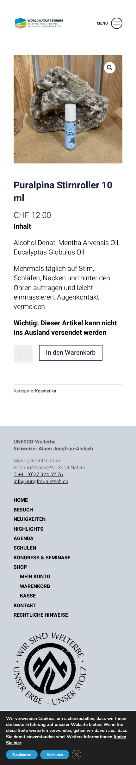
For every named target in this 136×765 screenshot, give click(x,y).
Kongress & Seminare (42, 558)
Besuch (23, 510)
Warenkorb (35, 586)
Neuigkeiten (30, 519)
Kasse (28, 596)
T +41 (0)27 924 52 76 (38, 474)
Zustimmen (21, 754)
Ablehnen (54, 754)
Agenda (24, 538)
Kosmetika (45, 391)
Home (21, 500)
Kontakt (25, 605)
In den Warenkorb (71, 352)
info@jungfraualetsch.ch (41, 481)
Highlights (28, 529)
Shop (20, 567)
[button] (109, 67)
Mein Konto (35, 576)
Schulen (25, 548)
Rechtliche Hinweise (41, 615)
